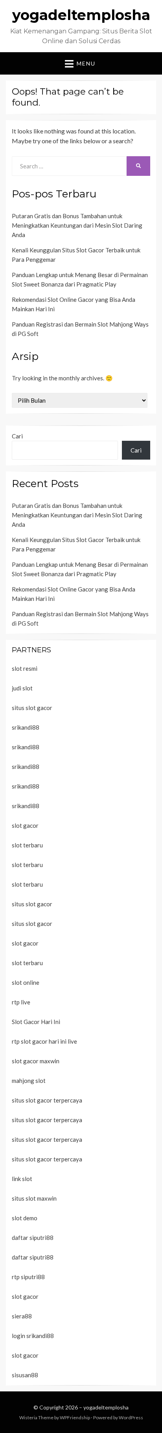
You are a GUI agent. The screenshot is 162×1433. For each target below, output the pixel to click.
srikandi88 (25, 727)
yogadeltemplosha (81, 15)
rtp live (21, 1002)
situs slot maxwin (34, 1198)
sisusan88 (25, 1374)
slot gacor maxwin (35, 1060)
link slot (22, 1178)
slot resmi (24, 668)
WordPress (131, 1417)
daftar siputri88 (32, 1237)
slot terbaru (27, 845)
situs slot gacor (32, 707)
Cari (17, 436)
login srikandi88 (33, 1335)
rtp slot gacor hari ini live (44, 1041)
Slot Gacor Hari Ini (36, 1021)
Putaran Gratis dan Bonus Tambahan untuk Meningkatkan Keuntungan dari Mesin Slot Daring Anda (77, 225)
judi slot (22, 688)
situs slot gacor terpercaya (47, 1100)
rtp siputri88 (28, 1276)
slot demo (24, 1217)
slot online (25, 982)
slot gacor (25, 825)
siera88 (22, 1316)
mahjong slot (29, 1080)
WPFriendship (75, 1417)
